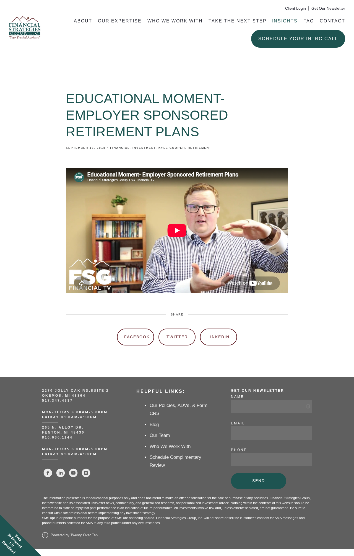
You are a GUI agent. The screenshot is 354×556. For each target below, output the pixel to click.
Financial (120, 147)
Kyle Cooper (171, 147)
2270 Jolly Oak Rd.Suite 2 (75, 391)
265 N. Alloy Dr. (63, 427)
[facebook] (47, 472)
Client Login (295, 8)
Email (238, 423)
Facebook (137, 337)
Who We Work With (175, 21)
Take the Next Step (238, 21)
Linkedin (218, 337)
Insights (285, 21)
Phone (239, 450)
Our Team (160, 435)
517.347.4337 (57, 401)
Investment (144, 147)
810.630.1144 (57, 437)
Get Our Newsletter (328, 8)
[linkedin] (60, 472)
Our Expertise (120, 21)
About (83, 21)
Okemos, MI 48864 (64, 396)
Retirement (199, 147)
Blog (154, 424)
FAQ (308, 21)
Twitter (177, 337)
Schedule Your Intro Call (298, 38)
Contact (332, 21)
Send (258, 480)
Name (237, 397)
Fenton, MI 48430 (63, 432)
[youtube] (73, 472)
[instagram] (86, 472)
